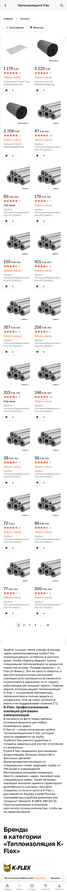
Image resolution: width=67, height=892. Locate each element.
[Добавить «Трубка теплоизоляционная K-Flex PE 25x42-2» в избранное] (44, 613)
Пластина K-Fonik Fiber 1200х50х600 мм (17, 83)
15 (48, 625)
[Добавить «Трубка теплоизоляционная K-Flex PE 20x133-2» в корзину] (6, 352)
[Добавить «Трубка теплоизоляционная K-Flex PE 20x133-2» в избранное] (13, 352)
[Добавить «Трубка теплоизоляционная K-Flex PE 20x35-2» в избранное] (13, 286)
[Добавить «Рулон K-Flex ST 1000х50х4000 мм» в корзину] (37, 90)
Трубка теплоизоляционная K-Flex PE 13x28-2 (47, 474)
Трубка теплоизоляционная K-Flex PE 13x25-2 (17, 474)
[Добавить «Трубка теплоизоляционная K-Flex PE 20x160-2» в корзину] (37, 286)
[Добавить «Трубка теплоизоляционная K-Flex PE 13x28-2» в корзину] (37, 483)
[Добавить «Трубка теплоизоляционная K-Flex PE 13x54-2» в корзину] (37, 548)
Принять (55, 878)
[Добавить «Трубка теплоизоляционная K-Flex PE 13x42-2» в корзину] (6, 221)
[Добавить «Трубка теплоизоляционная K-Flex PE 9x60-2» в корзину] (6, 613)
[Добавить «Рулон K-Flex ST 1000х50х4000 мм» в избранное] (44, 90)
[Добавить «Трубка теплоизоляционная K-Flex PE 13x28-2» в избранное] (44, 483)
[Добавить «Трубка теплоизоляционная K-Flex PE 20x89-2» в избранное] (44, 352)
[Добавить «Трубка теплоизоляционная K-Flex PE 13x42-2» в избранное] (13, 221)
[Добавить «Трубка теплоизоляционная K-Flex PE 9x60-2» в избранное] (13, 613)
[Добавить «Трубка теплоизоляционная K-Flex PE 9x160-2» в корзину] (37, 417)
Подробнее (40, 878)
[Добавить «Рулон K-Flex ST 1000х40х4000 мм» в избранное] (13, 156)
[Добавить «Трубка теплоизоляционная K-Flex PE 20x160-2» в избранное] (44, 286)
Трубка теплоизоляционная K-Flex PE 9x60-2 (17, 604)
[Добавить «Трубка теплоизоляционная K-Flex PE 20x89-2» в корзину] (37, 352)
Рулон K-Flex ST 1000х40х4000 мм (14, 145)
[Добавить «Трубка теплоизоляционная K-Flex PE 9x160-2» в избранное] (44, 417)
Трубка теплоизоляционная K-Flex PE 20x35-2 (17, 277)
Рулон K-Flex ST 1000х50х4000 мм (44, 83)
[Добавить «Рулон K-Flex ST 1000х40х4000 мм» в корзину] (6, 156)
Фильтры (38, 27)
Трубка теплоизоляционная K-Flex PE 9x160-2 (47, 408)
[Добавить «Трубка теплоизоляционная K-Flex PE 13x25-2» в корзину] (6, 483)
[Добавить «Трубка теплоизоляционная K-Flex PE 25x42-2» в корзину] (37, 613)
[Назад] (5, 5)
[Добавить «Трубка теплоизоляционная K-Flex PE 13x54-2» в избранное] (44, 548)
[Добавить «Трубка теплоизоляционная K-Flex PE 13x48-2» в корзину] (6, 548)
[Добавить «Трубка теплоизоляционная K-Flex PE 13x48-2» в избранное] (13, 548)
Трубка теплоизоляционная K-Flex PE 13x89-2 (47, 212)
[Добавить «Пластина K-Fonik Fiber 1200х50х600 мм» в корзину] (6, 90)
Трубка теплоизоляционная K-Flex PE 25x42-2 (47, 604)
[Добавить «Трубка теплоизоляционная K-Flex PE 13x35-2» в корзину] (37, 156)
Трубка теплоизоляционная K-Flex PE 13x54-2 (47, 539)
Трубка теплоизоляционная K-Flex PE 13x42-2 (17, 212)
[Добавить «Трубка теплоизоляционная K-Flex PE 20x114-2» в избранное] (13, 417)
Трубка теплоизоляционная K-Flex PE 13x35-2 (47, 147)
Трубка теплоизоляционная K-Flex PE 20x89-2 (47, 343)
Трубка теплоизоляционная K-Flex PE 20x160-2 (47, 277)
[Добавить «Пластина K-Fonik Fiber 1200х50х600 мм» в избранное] (13, 90)
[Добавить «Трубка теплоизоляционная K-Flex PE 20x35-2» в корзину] (6, 286)
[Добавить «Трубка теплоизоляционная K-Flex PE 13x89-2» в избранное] (44, 221)
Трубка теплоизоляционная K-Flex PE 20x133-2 (17, 343)
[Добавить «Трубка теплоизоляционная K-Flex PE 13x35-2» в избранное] (44, 156)
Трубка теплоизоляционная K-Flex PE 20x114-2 (17, 408)
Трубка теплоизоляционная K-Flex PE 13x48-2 (17, 539)
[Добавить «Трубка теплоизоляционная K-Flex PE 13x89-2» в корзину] (37, 221)
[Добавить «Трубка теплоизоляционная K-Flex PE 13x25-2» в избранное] (13, 483)
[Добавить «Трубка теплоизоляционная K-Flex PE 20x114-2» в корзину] (6, 417)
